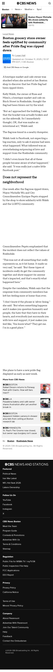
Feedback (7, 636)
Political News (9, 474)
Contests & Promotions (13, 535)
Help (5, 632)
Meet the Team (10, 526)
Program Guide (10, 531)
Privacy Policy (9, 588)
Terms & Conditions (12, 544)
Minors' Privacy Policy (13, 606)
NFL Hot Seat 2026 (12, 483)
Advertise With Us (11, 540)
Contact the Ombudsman (14, 641)
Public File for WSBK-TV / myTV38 (19, 561)
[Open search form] (49, 3)
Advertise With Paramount (15, 623)
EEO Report (8, 575)
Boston (5, 9)
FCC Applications (11, 570)
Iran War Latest (10, 478)
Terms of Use (9, 601)
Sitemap (6, 549)
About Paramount (11, 618)
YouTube (7, 500)
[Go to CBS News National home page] (26, 3)
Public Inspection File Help (15, 566)
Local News (8, 34)
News (18, 9)
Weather (29, 9)
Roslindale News (24, 441)
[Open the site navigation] (9, 3)
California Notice (11, 592)
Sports (40, 9)
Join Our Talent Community (16, 627)
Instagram (7, 509)
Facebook (7, 504)
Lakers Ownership (11, 487)
